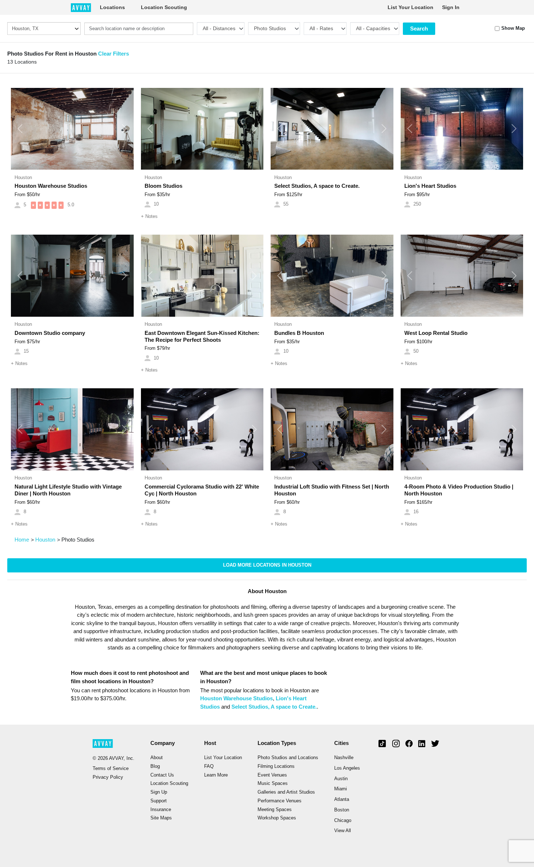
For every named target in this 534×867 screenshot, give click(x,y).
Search (419, 28)
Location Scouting (164, 7)
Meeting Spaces (275, 809)
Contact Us (162, 775)
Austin (341, 778)
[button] (20, 129)
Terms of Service (111, 768)
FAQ (209, 766)
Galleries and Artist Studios (286, 792)
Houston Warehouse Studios (236, 698)
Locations (112, 7)
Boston (341, 810)
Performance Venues (280, 800)
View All (342, 830)
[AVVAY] (81, 7)
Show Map (513, 28)
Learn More (216, 775)
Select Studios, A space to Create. (274, 707)
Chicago (342, 820)
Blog (155, 766)
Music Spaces (273, 783)
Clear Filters (113, 53)
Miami (340, 788)
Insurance (160, 809)
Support (158, 800)
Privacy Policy (108, 777)
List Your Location (410, 7)
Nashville (343, 757)
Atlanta (341, 799)
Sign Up (158, 792)
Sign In (451, 7)
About (156, 757)
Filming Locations (276, 766)
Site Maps (161, 818)
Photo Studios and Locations (288, 757)
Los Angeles (347, 768)
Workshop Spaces (277, 818)
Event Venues (272, 775)
